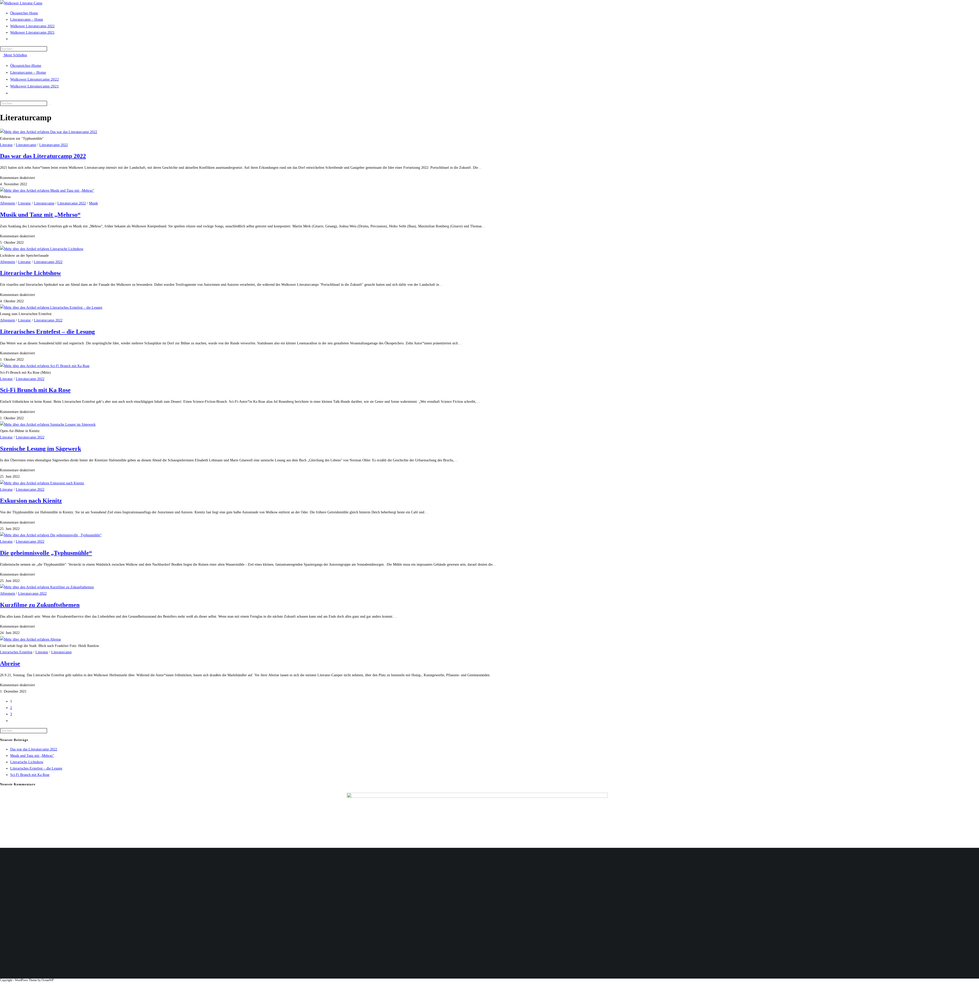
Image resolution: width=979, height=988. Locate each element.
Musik (93, 203)
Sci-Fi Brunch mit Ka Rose (35, 390)
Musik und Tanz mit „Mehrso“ (40, 214)
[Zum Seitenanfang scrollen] (1, 985)
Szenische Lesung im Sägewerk (40, 448)
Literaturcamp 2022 (53, 145)
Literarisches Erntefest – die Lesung (47, 331)
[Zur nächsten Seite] (11, 721)
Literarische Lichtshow (30, 273)
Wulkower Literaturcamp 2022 (34, 79)
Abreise (10, 663)
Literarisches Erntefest (16, 652)
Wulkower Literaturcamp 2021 (34, 86)
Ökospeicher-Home (25, 65)
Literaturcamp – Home (28, 72)
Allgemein (7, 203)
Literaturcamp (26, 145)
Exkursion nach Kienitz (31, 500)
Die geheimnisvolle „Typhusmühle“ (46, 553)
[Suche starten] (50, 104)
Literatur (6, 145)
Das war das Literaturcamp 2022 (43, 156)
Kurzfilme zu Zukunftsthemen (40, 605)
